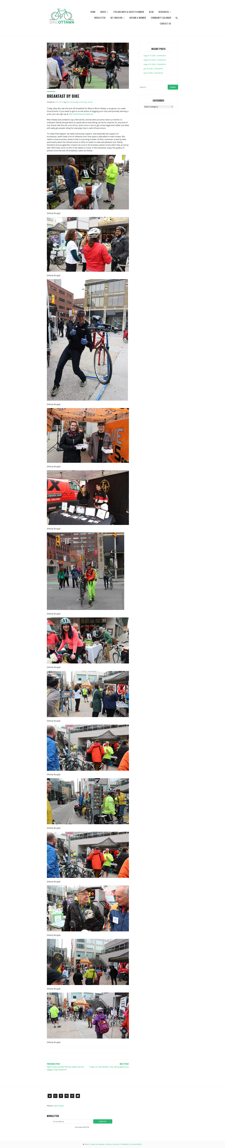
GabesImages (58, 1106)
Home (92, 11)
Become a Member (138, 17)
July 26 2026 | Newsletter (153, 68)
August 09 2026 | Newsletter (155, 60)
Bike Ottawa (71, 102)
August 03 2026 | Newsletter (155, 64)
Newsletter (99, 17)
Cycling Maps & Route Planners (128, 11)
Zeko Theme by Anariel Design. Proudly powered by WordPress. (113, 1144)
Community (82, 102)
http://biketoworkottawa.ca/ (81, 114)
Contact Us (165, 23)
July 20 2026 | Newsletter (153, 73)
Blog (151, 11)
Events (90, 102)
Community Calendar (161, 17)
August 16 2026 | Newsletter (155, 55)
